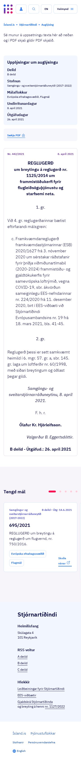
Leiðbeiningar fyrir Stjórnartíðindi (41, 689)
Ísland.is (19, 733)
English (21, 751)
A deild (22, 657)
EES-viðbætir (27, 695)
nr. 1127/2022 (55, 706)
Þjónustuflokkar (43, 733)
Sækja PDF (14, 135)
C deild (22, 670)
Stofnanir (18, 742)
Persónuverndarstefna (41, 742)
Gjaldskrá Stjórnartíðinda (35, 702)
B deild (22, 663)
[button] (21, 8)
